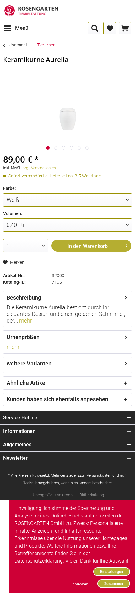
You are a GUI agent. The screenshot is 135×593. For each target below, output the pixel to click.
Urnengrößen (23, 337)
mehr (25, 320)
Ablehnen (80, 584)
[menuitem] (15, 28)
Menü (21, 28)
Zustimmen (113, 583)
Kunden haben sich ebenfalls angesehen (57, 399)
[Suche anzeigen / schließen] (94, 28)
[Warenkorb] (125, 28)
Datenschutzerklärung (38, 561)
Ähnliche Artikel (27, 383)
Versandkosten (99, 475)
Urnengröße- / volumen (52, 494)
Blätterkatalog (91, 494)
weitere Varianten (29, 363)
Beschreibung (24, 297)
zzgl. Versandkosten (39, 168)
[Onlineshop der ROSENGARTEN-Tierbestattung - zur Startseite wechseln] (31, 11)
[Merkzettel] (109, 28)
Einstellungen (111, 571)
